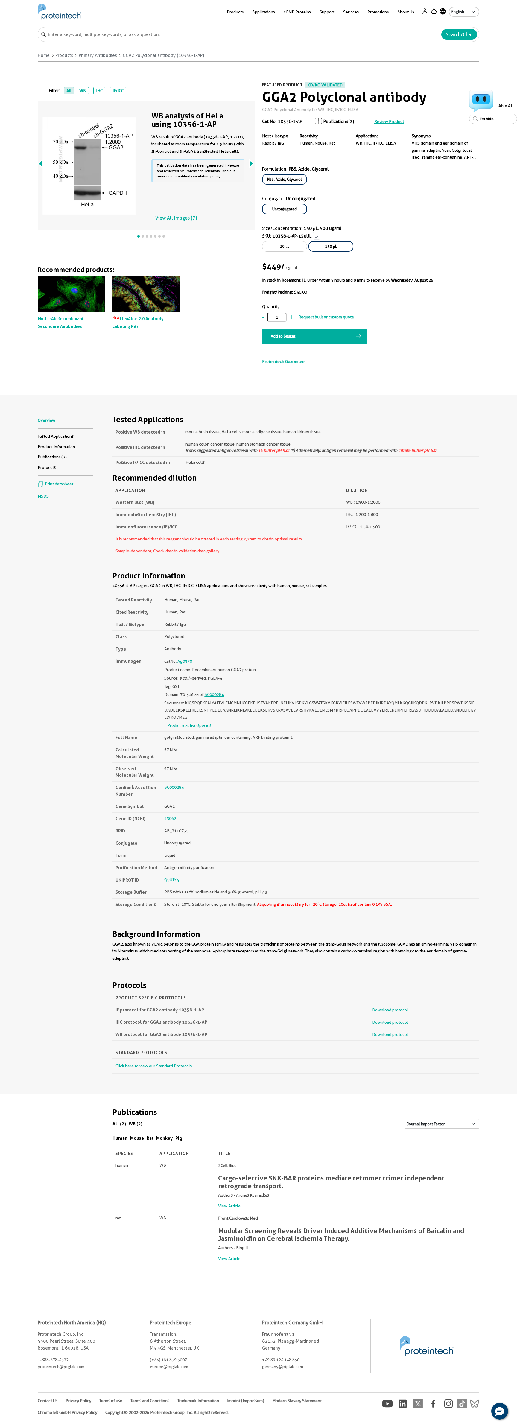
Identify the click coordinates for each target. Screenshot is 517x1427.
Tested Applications (56, 436)
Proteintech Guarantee (283, 361)
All (69, 90)
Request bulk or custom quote (326, 316)
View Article (229, 1205)
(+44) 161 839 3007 (168, 1359)
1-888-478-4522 (53, 1359)
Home (44, 55)
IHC (99, 90)
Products (64, 55)
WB (82, 90)
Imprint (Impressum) (245, 1400)
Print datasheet (58, 483)
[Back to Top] (481, 1412)
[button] (499, 1411)
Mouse (137, 1138)
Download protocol (390, 1009)
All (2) (119, 1124)
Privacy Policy (78, 1400)
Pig (178, 1138)
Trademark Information (198, 1400)
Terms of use (110, 1400)
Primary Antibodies (98, 55)
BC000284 (214, 694)
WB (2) (135, 1124)
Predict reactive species (189, 725)
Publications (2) (52, 457)
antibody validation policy (199, 176)
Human (119, 1138)
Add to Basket (283, 336)
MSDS (43, 496)
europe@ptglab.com (169, 1366)
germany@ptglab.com (282, 1366)
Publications (335, 121)
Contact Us (47, 1400)
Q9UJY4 (171, 879)
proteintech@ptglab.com (61, 1366)
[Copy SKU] (316, 236)
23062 (170, 818)
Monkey (164, 1138)
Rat (150, 1138)
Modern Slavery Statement (297, 1400)
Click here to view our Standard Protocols (153, 1065)
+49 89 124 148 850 (280, 1359)
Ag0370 (184, 661)
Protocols (47, 467)
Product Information (56, 446)
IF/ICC (118, 90)
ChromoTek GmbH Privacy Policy (67, 1412)
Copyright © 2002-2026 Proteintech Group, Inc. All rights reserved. (167, 1412)
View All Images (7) (176, 218)
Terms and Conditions (149, 1400)
